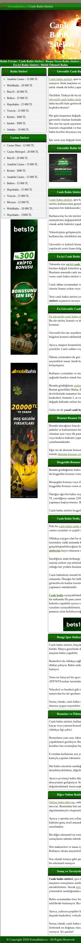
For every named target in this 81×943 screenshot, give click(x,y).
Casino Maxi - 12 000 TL (20, 145)
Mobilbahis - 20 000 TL (20, 85)
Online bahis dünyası (62, 802)
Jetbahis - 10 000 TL (18, 129)
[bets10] (24, 353)
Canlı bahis (56, 595)
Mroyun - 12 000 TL (18, 202)
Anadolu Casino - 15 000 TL (22, 79)
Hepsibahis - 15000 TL (19, 214)
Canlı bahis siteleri (60, 79)
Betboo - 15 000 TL (17, 98)
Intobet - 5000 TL (16, 123)
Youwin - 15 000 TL (18, 110)
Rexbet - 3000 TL (16, 117)
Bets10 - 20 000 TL (17, 91)
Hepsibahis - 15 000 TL (19, 104)
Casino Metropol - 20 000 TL (22, 151)
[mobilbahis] (24, 497)
